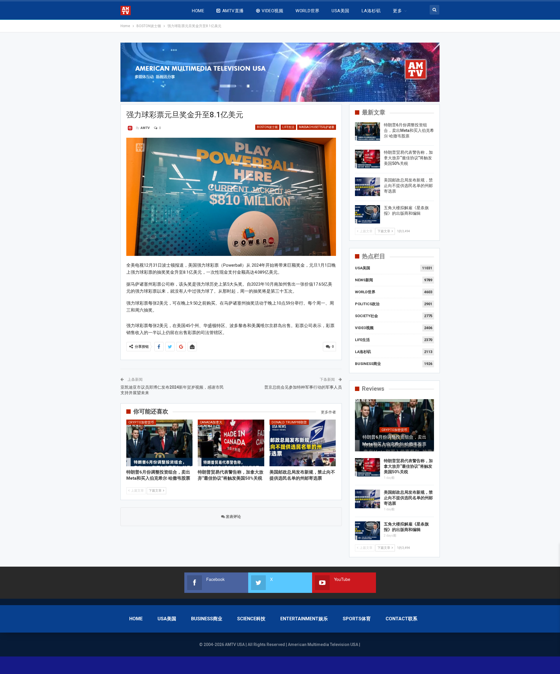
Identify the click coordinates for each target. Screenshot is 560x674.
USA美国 (340, 10)
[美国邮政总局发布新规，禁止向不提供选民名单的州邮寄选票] (303, 443)
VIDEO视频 (272, 10)
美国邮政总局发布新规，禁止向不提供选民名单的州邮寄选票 (408, 185)
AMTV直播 (233, 10)
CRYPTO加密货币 (141, 422)
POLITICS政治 (367, 304)
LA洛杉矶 (371, 10)
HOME (198, 10)
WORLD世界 (307, 10)
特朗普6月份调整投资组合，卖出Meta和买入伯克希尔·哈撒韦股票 (409, 130)
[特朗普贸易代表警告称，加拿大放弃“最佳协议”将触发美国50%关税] (231, 443)
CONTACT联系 (401, 618)
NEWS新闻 (364, 280)
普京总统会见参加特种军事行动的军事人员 (303, 387)
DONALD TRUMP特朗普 (289, 422)
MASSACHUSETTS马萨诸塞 (316, 127)
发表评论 (233, 516)
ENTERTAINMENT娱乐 (304, 618)
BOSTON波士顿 (267, 127)
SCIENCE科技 (251, 618)
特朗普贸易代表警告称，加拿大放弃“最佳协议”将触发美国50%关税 (408, 158)
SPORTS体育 (357, 618)
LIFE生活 (288, 127)
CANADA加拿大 (211, 422)
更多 (397, 10)
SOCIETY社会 (366, 316)
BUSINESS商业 (368, 364)
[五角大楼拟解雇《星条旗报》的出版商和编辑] (367, 214)
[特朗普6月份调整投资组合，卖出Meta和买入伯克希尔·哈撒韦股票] (159, 443)
